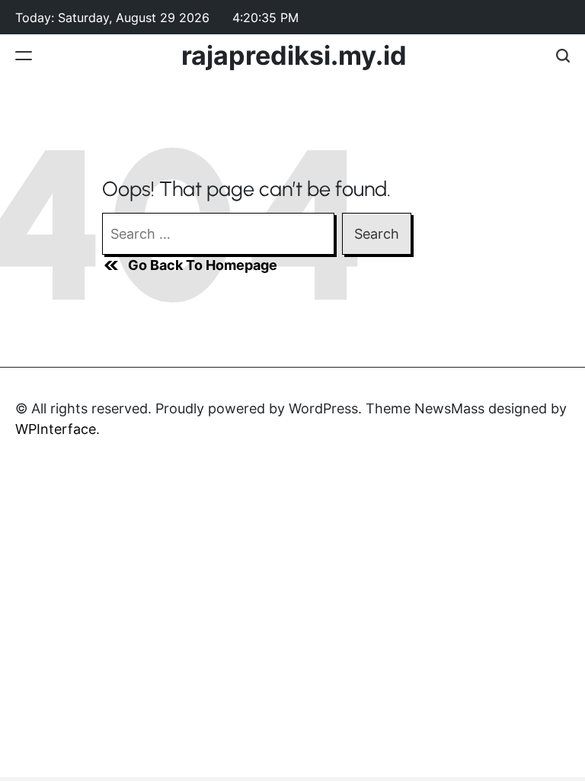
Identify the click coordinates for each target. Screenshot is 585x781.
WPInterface (55, 429)
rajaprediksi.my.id (294, 56)
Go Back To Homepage (202, 265)
